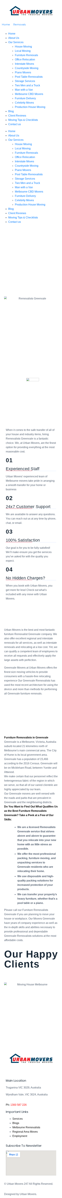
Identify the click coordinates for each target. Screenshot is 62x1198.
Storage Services (25, 81)
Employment (19, 1136)
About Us (13, 135)
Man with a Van (24, 89)
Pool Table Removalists (29, 76)
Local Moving (23, 148)
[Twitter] (19, 1070)
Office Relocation (25, 59)
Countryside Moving (26, 68)
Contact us (14, 124)
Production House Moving (30, 107)
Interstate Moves (24, 63)
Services (17, 1118)
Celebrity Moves (24, 102)
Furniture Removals (26, 55)
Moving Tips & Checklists (23, 120)
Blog (11, 111)
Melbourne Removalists (26, 1127)
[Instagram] (28, 1070)
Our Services (15, 139)
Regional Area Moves (25, 1131)
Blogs (15, 1123)
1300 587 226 (18, 1104)
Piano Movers (23, 72)
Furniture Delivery (25, 98)
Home (11, 131)
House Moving (23, 144)
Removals (19, 24)
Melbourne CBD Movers (29, 94)
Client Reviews (17, 115)
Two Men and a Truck (27, 85)
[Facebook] (10, 1070)
